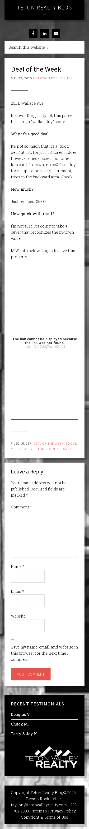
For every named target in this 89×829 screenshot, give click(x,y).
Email (17, 591)
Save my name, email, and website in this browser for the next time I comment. (44, 653)
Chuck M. (20, 724)
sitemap (39, 810)
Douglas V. (20, 714)
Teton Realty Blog (44, 7)
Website (18, 616)
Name (17, 566)
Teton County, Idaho (52, 449)
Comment (21, 506)
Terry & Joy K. (24, 733)
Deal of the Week (48, 443)
